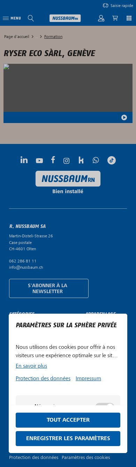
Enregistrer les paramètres (68, 438)
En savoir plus (31, 366)
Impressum (88, 378)
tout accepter (68, 420)
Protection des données (43, 378)
